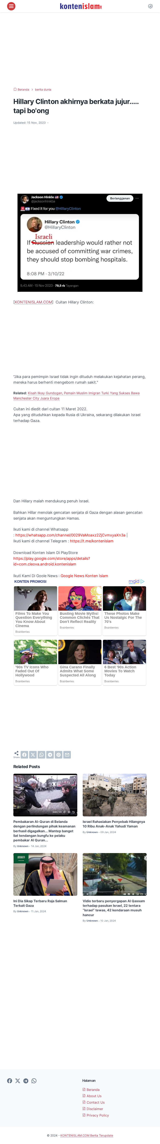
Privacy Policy (97, 1115)
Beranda (93, 1090)
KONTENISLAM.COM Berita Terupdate (86, 1135)
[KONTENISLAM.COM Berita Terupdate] (80, 6)
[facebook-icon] (9, 1081)
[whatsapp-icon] (33, 1081)
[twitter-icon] (17, 1081)
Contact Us (95, 1102)
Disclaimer (94, 1109)
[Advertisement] (80, 50)
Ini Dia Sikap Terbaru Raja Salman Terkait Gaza (40, 903)
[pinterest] (58, 755)
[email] (67, 755)
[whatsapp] (41, 755)
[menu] (11, 6)
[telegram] (50, 755)
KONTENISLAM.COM (33, 302)
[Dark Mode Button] (150, 6)
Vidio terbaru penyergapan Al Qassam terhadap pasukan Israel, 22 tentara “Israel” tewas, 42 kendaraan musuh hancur (114, 908)
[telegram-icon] (25, 1081)
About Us (93, 1096)
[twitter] (33, 755)
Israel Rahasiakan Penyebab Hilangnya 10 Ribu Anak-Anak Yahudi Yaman (114, 824)
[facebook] (24, 755)
